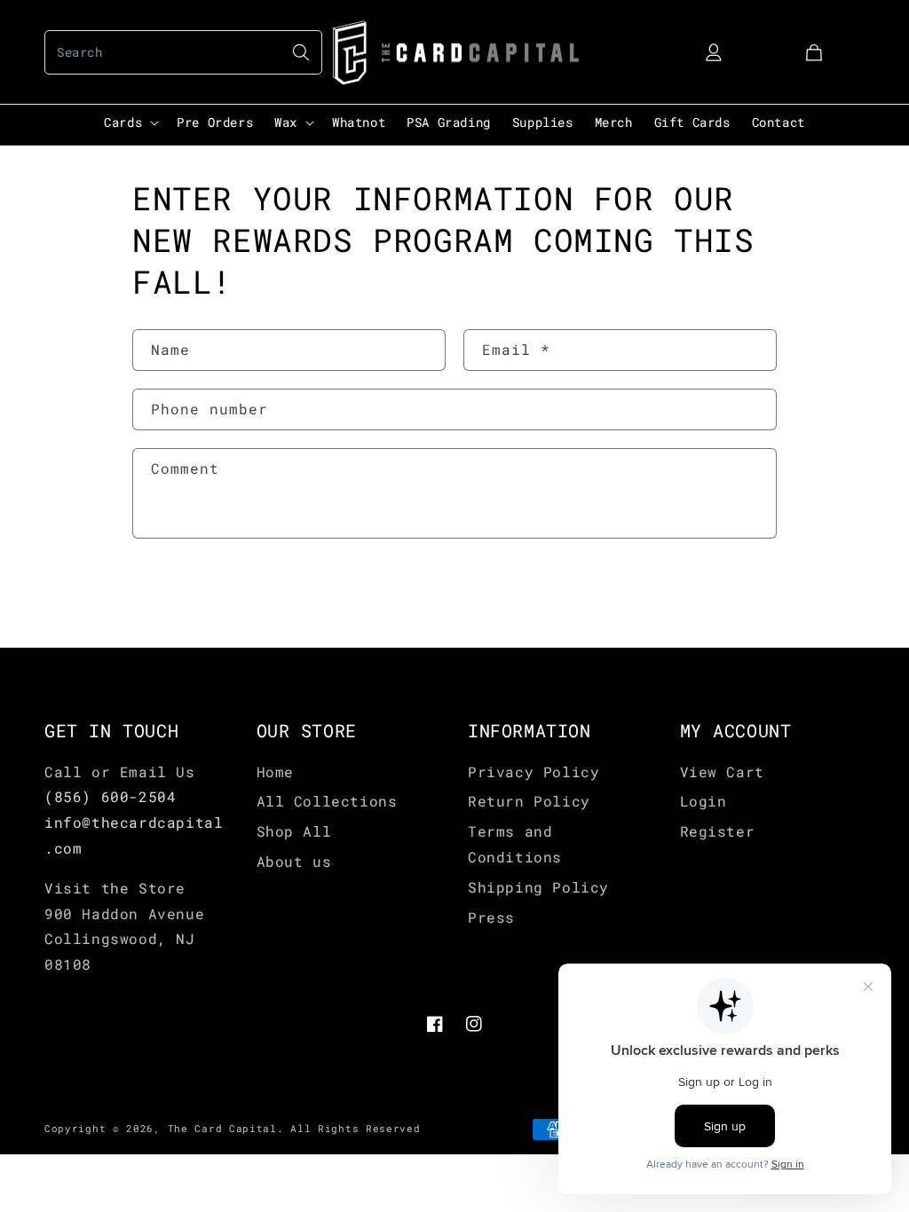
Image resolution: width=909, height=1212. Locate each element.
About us (294, 861)
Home (275, 771)
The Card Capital (222, 1128)
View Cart (722, 771)
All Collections (327, 800)
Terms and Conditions (515, 844)
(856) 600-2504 (110, 796)
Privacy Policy (533, 771)
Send (186, 594)
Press (491, 917)
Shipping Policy (538, 887)
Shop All (294, 831)
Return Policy (529, 800)
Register (717, 831)
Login (703, 800)
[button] (183, 52)
